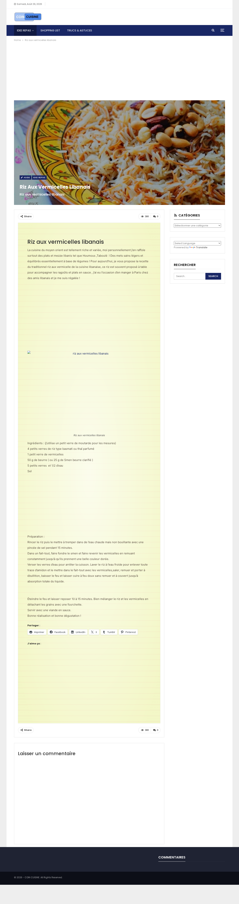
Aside (26, 177)
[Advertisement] (119, 70)
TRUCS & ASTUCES (79, 30)
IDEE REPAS (24, 30)
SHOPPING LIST (50, 30)
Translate (201, 247)
